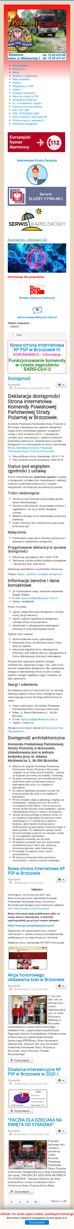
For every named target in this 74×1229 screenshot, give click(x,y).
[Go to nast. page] (28, 1202)
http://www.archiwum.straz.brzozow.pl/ (29, 908)
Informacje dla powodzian (26, 277)
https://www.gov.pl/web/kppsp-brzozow (31, 925)
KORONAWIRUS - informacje (37, 354)
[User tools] (61, 385)
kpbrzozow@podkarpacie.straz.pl (37, 317)
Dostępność (19, 378)
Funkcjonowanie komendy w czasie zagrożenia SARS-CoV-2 (37, 364)
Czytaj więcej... (22, 1060)
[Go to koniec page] (36, 1202)
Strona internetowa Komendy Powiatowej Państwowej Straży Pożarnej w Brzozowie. (31, 449)
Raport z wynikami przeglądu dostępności (40, 574)
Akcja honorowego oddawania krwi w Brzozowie (36, 977)
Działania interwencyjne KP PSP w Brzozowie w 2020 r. (34, 1071)
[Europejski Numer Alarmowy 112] (36, 141)
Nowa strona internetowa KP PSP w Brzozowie (36, 870)
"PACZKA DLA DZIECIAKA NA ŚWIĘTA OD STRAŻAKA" (35, 1122)
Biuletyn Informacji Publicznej (37, 298)
